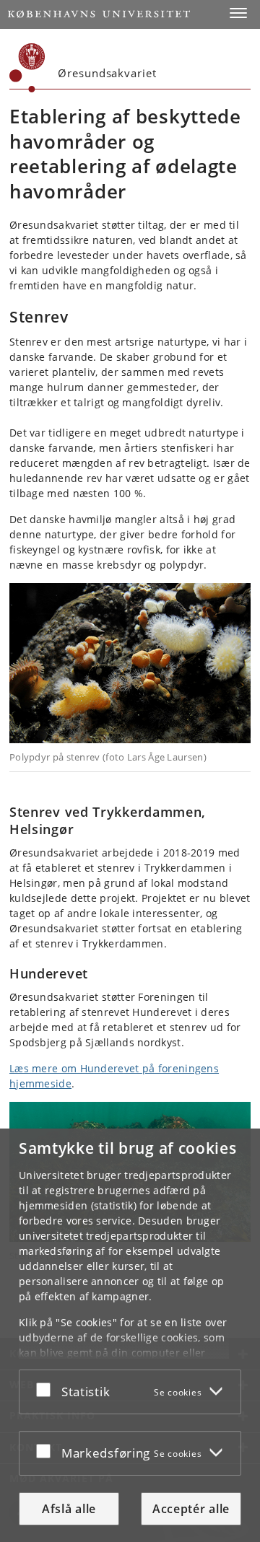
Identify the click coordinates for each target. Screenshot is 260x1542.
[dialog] (130, 1335)
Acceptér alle (191, 1509)
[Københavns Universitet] (27, 67)
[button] (238, 13)
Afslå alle (69, 1509)
